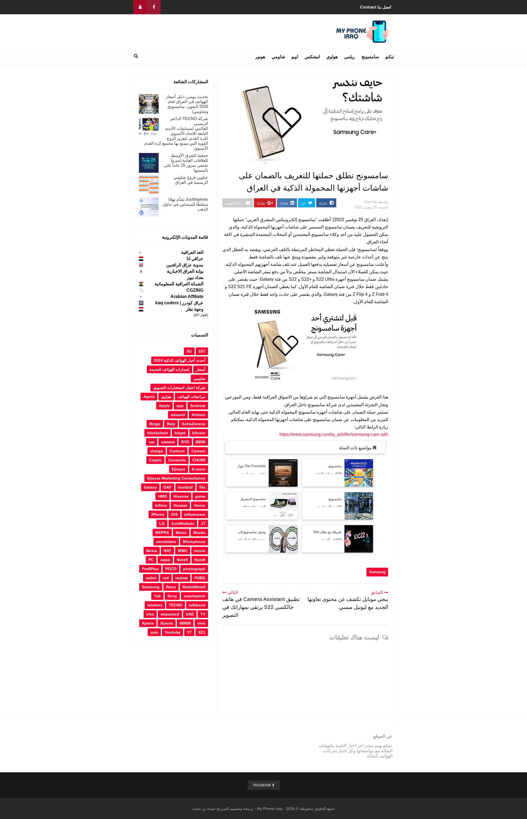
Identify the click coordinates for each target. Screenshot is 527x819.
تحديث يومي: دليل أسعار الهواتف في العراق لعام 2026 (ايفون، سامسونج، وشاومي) (187, 104)
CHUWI (198, 460)
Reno (171, 587)
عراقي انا (195, 258)
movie (199, 550)
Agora (149, 396)
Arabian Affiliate (186, 296)
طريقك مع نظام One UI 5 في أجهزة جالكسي (327, 540)
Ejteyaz (178, 469)
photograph (194, 569)
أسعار (200, 369)
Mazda (199, 532)
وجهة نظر (194, 309)
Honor (199, 505)
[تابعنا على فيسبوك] (154, 7)
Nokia (151, 550)
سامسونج (370, 56)
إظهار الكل (200, 315)
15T (201, 351)
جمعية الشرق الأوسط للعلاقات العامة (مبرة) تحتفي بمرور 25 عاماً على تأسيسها (186, 162)
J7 (203, 523)
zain (154, 632)
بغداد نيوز (195, 277)
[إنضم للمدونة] (140, 7)
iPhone (157, 514)
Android (197, 405)
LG (162, 523)
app (180, 405)
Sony (172, 596)
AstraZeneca (193, 424)
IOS (174, 514)
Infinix (161, 505)
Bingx (154, 424)
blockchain (157, 433)
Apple (164, 405)
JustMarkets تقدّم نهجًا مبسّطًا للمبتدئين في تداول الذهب (185, 204)
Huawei (180, 505)
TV (202, 614)
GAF (167, 487)
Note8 (199, 560)
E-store (198, 469)
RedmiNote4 (194, 587)
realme (181, 578)
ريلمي (349, 56)
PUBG (199, 578)
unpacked (170, 614)
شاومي (278, 56)
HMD (162, 496)
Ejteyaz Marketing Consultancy (176, 478)
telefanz (154, 605)
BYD (185, 442)
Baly (171, 424)
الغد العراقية (192, 252)
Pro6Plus (150, 569)
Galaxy (150, 487)
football (185, 487)
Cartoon (177, 451)
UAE (190, 614)
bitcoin (198, 433)
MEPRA (162, 532)
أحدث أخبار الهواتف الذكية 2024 (179, 360)
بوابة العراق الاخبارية (185, 271)
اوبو (294, 56)
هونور (260, 56)
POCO (170, 569)
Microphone (194, 541)
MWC (182, 550)
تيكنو (389, 56)
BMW (200, 442)
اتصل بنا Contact (375, 7)
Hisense (181, 496)
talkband (197, 605)
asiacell (178, 415)
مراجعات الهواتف (191, 396)
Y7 (189, 632)
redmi (151, 578)
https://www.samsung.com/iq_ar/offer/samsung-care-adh (333, 434)
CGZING (194, 290)
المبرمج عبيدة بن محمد (210, 808)
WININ (185, 623)
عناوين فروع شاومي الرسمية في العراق (190, 180)
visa (150, 614)
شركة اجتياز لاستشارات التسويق (179, 387)
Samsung (377, 572)
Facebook (262, 785)
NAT (167, 550)
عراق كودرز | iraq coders (179, 302)
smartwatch (194, 596)
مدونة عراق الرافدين (184, 265)
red (166, 578)
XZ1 (201, 632)
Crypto (155, 460)
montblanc (166, 541)
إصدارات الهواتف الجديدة (169, 369)
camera (168, 442)
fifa (202, 487)
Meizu (181, 532)
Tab (157, 596)
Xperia (148, 623)
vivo (201, 623)
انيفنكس (312, 56)
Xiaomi (166, 623)
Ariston (198, 415)
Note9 (182, 560)
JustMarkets (182, 523)
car (152, 442)
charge (156, 451)
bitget (180, 433)
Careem (198, 451)
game (200, 496)
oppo (165, 560)
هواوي (332, 56)
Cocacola (177, 460)
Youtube (172, 632)
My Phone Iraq (269, 808)
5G (189, 351)
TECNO (175, 605)
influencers (194, 514)
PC (151, 560)
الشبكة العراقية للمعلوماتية (179, 284)
